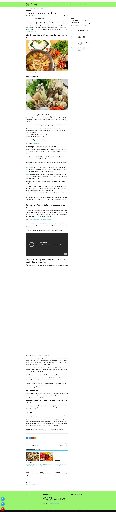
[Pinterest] (32, 438)
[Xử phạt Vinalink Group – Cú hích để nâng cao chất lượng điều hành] (80, 14)
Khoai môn (28, 167)
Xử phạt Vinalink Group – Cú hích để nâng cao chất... (80, 21)
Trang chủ (51, 4)
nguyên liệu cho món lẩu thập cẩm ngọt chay (42, 430)
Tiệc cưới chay (46, 510)
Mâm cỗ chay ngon (53, 510)
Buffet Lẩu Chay (38, 0)
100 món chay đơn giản (30, 462)
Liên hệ (85, 4)
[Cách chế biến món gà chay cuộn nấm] (46, 468)
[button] (88, 4)
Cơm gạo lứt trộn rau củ (44, 462)
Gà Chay (42, 472)
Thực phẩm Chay (78, 4)
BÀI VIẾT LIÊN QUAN (30, 449)
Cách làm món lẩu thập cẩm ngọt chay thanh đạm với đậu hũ (39, 429)
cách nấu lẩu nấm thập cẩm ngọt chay (57, 429)
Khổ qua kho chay (35, 143)
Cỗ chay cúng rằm (60, 510)
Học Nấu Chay (63, 4)
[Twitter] (30, 438)
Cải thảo (28, 174)
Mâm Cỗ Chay (70, 4)
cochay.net (30, 31)
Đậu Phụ (27, 472)
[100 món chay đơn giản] (32, 456)
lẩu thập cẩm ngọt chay (30, 430)
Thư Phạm (29, 15)
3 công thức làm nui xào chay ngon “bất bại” (41, 219)
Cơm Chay (72, 23)
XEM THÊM (37, 449)
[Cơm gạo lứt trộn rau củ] (46, 456)
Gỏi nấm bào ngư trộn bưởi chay (32, 445)
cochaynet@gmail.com (54, 503)
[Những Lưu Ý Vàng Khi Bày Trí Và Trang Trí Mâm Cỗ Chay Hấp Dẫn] (74, 38)
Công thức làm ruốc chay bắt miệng (61, 462)
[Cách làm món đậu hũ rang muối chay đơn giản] (32, 468)
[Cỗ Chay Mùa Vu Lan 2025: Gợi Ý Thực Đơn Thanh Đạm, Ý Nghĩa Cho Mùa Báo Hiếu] (74, 32)
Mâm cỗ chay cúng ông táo (79, 510)
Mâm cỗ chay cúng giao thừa (69, 510)
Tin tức (56, 4)
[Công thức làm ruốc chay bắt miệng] (61, 456)
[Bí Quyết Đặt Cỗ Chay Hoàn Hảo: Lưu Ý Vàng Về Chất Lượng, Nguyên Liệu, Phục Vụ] (74, 49)
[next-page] (28, 477)
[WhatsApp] (35, 438)
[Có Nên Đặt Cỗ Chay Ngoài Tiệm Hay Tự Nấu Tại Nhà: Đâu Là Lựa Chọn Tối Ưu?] (74, 44)
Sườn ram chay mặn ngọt (63, 445)
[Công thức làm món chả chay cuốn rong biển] (61, 468)
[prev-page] (26, 477)
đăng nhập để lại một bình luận (32, 484)
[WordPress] (89, 1)
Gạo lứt (42, 460)
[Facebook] (87, 1)
